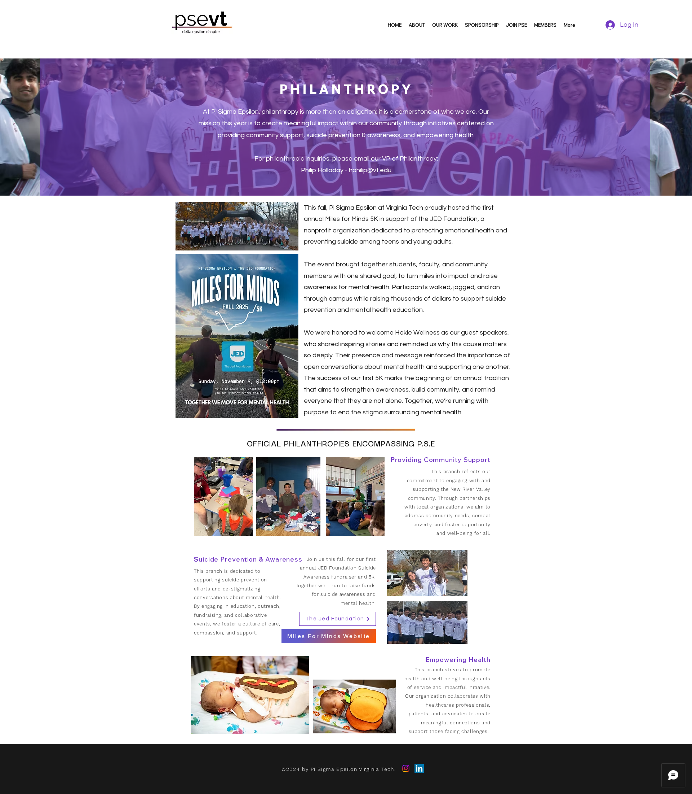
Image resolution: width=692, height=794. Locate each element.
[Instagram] (406, 768)
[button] (417, 24)
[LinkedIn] (419, 768)
